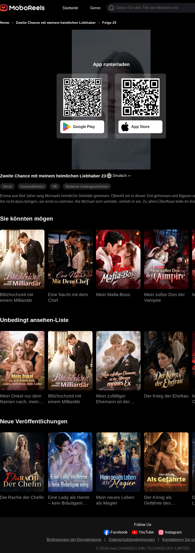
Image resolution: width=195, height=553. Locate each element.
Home (4, 22)
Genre (95, 8)
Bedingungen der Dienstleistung (74, 540)
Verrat (7, 186)
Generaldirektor (32, 186)
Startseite (70, 8)
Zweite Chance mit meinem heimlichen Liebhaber (56, 22)
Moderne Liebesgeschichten (87, 186)
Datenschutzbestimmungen (132, 540)
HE (55, 186)
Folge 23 (109, 22)
